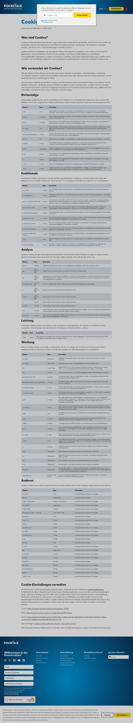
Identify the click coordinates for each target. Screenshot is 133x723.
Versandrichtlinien (65, 660)
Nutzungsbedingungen (11, 692)
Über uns (39, 656)
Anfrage (86, 656)
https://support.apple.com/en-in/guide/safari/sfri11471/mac (49, 613)
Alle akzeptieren (122, 715)
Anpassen (107, 715)
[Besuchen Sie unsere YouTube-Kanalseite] (19, 660)
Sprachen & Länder (42, 658)
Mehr (101, 9)
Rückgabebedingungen (67, 658)
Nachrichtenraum (41, 663)
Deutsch (113, 657)
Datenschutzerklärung (11, 694)
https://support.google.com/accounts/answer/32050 (48, 609)
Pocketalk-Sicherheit (66, 665)
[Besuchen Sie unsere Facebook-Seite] (14, 660)
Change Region (82, 15)
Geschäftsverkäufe (90, 658)
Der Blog (38, 660)
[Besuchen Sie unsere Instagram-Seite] (5, 660)
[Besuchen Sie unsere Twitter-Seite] (10, 660)
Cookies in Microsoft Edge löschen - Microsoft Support (55, 624)
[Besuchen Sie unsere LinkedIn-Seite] (24, 660)
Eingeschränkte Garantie (67, 663)
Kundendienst (64, 656)
